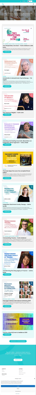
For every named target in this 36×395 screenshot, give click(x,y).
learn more (7, 51)
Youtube (3, 375)
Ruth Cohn (20, 371)
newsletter (18, 359)
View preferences (18, 391)
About (3, 370)
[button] (34, 378)
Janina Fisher (21, 370)
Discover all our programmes (18, 341)
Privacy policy (17, 393)
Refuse (18, 388)
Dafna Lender (21, 374)
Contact (3, 371)
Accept (18, 386)
